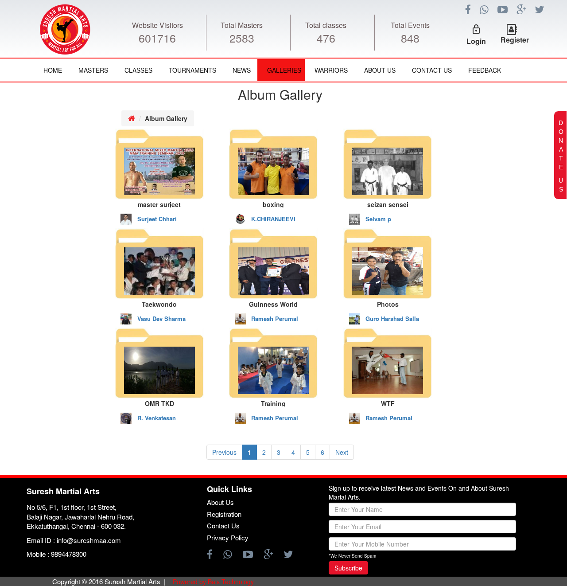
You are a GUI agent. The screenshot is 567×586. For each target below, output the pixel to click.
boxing (273, 203)
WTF (388, 402)
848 (410, 38)
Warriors (331, 70)
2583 (241, 38)
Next (341, 452)
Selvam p (378, 219)
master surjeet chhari (159, 203)
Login (476, 41)
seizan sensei (387, 203)
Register (515, 40)
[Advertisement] (53, 237)
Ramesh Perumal (274, 319)
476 (326, 38)
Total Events (410, 25)
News (242, 70)
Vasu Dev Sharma (161, 319)
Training (273, 402)
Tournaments (192, 70)
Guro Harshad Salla (392, 319)
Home (52, 70)
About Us (380, 70)
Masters (93, 70)
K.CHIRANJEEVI (273, 219)
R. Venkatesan (156, 418)
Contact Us (432, 70)
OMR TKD (159, 402)
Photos (388, 303)
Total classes (325, 25)
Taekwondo (159, 303)
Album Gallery (166, 118)
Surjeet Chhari (157, 219)
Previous (224, 452)
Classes (138, 70)
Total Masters (242, 25)
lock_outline (476, 29)
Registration (224, 514)
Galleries (284, 70)
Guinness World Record (273, 303)
